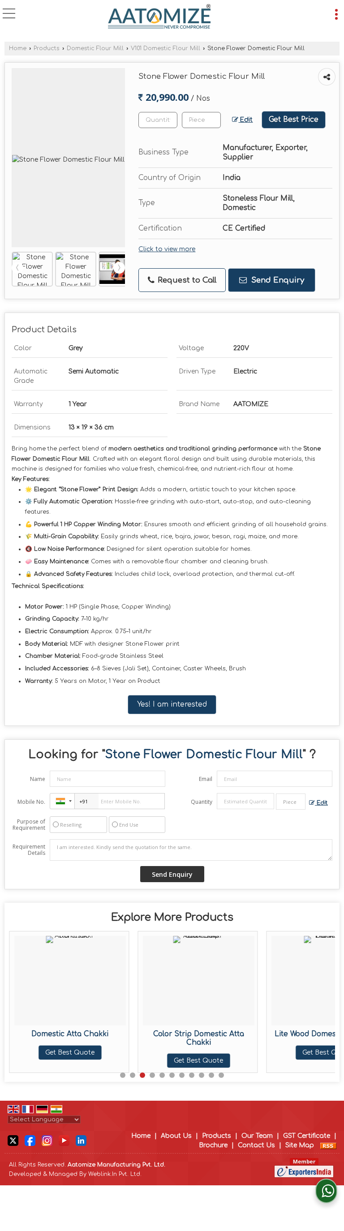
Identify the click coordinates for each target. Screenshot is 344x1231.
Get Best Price (293, 120)
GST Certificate (306, 1135)
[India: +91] (62, 801)
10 (211, 1075)
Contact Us (256, 1145)
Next (119, 268)
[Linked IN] (81, 1140)
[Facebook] (30, 1140)
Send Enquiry (276, 280)
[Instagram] (47, 1140)
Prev (17, 268)
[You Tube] (64, 1140)
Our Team (257, 1135)
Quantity (201, 802)
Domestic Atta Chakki (69, 1034)
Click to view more (166, 249)
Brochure (213, 1145)
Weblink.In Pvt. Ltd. (115, 1174)
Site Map (299, 1145)
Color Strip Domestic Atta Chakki (198, 1038)
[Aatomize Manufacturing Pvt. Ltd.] (159, 17)
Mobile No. (31, 802)
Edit (245, 119)
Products (47, 48)
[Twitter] (13, 1140)
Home (17, 48)
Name (37, 779)
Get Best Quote (70, 1052)
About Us (176, 1135)
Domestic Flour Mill (95, 48)
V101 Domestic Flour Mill (165, 48)
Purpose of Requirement (29, 825)
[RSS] (328, 1145)
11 (221, 1075)
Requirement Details (29, 850)
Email (205, 779)
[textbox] (201, 120)
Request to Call (185, 280)
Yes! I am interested (172, 704)
